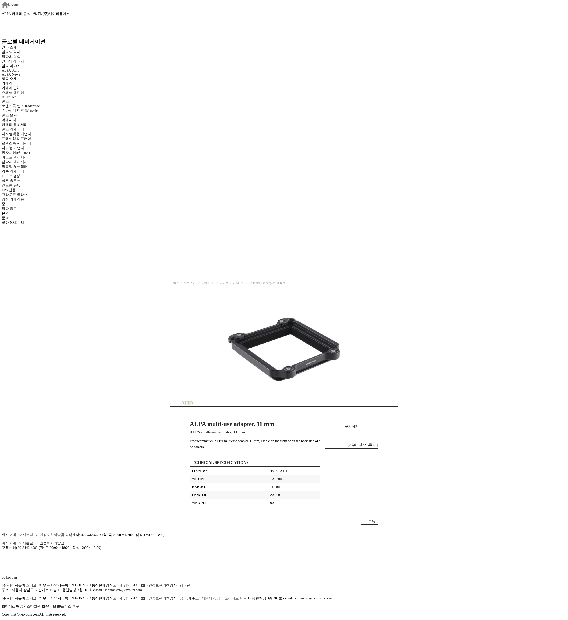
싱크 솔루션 (11, 180)
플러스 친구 (70, 606)
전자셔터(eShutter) (16, 152)
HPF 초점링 (11, 176)
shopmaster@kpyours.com (123, 590)
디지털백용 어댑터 (16, 134)
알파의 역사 (11, 52)
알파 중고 (9, 208)
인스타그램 (32, 606)
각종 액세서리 (13, 171)
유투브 (51, 606)
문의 (5, 218)
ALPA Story (10, 70)
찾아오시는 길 (13, 222)
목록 (371, 521)
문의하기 (352, 426)
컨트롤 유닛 (11, 185)
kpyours (13, 4)
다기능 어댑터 (13, 148)
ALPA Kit (9, 97)
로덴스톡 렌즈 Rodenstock (21, 106)
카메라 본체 (11, 88)
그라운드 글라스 (15, 194)
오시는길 (26, 535)
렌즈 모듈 (9, 115)
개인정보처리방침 (50, 535)
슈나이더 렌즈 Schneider (20, 110)
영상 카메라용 (13, 199)
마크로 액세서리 (15, 157)
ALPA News (11, 74)
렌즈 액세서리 (13, 129)
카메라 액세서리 (15, 124)
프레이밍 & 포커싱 (16, 138)
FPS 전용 (9, 190)
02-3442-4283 (91, 535)
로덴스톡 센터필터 (16, 143)
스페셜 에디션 (13, 92)
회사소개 (9, 535)
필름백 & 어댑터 (18, 166)
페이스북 (12, 606)
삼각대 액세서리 (15, 162)
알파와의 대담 (13, 61)
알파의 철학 (11, 56)
